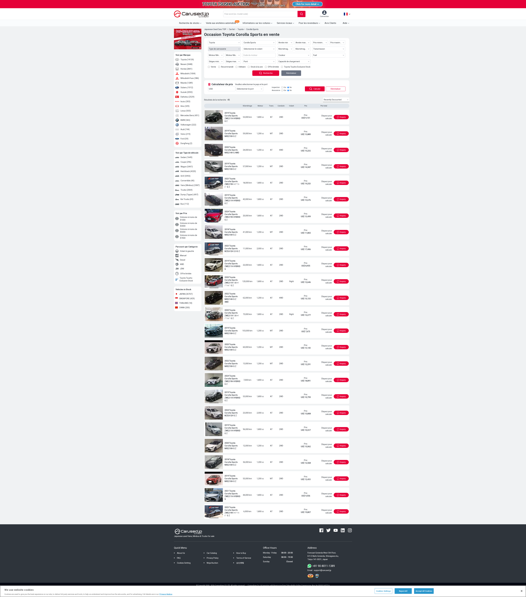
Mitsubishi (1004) (188, 73)
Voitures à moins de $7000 (188, 236)
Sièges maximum (233, 61)
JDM (182, 269)
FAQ (179, 567)
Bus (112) (185, 204)
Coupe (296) (186, 162)
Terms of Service (243, 567)
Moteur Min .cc (215, 55)
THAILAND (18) (185, 303)
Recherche (268, 73)
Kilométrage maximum (303, 49)
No (291, 87)
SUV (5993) (185, 176)
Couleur (281, 55)
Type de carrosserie (217, 49)
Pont (246, 61)
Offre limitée (185, 273)
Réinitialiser (291, 73)
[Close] (522, 591)
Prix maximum (336, 42)
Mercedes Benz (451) (190, 115)
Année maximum (303, 42)
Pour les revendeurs (308, 23)
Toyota (212, 42)
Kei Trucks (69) (187, 199)
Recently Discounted (332, 100)
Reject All (403, 591)
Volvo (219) (185, 134)
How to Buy (241, 562)
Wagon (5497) (187, 167)
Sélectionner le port (245, 89)
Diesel (182, 260)
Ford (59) (184, 139)
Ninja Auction (212, 572)
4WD (182, 264)
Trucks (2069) (186, 190)
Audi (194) (185, 129)
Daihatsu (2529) (187, 97)
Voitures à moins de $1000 (188, 218)
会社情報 (240, 572)
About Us (181, 562)
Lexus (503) (186, 111)
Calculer (317, 89)
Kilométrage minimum (285, 49)
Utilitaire (242, 67)
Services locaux (284, 23)
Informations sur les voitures (256, 23)
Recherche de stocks (189, 23)
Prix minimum (319, 42)
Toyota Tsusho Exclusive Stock (186, 279)
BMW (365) (185, 120)
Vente (213, 67)
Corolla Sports (250, 42)
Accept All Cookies (424, 591)
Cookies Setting (184, 572)
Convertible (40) (187, 181)
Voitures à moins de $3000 (188, 224)
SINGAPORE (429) (187, 298)
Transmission (319, 49)
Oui (285, 87)
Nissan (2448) (186, 64)
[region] (263, 591)
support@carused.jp (322, 579)
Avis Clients (330, 23)
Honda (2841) (186, 69)
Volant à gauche (187, 251)
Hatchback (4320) (188, 171)
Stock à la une (257, 67)
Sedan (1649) (186, 157)
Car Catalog (212, 562)
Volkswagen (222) (188, 125)
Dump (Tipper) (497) (189, 194)
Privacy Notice (165, 594)
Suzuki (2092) (187, 92)
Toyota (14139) (187, 59)
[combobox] (260, 14)
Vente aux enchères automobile (222, 22)
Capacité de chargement (289, 61)
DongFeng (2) (186, 143)
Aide (345, 23)
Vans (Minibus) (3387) (190, 185)
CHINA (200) (184, 307)
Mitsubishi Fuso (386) (190, 78)
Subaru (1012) (187, 87)
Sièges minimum (216, 61)
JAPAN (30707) (186, 294)
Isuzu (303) (185, 101)
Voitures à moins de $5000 (188, 230)
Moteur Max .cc (232, 55)
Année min (283, 42)
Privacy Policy (212, 567)
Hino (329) (185, 106)
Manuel (183, 255)
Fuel (315, 55)
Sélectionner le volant (253, 49)
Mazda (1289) (187, 83)
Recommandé (227, 67)
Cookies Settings (383, 591)
